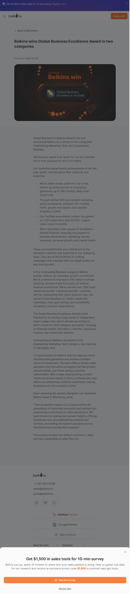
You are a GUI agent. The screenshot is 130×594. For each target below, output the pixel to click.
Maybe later (65, 588)
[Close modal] (125, 552)
